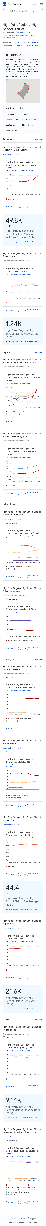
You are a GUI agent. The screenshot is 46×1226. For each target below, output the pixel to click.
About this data (28, 170)
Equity (33, 42)
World (12, 38)
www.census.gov (11, 130)
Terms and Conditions (17, 1222)
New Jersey (14, 35)
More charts (38, 139)
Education (8, 45)
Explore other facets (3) (12, 748)
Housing (35, 45)
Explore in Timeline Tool (32, 207)
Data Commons (15, 4)
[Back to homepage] (4, 4)
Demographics (22, 45)
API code (19, 207)
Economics (22, 42)
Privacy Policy (32, 1222)
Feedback (34, 4)
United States (25, 35)
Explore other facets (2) (12, 154)
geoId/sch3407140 (23, 32)
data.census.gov (16, 170)
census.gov (14, 242)
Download (11, 207)
